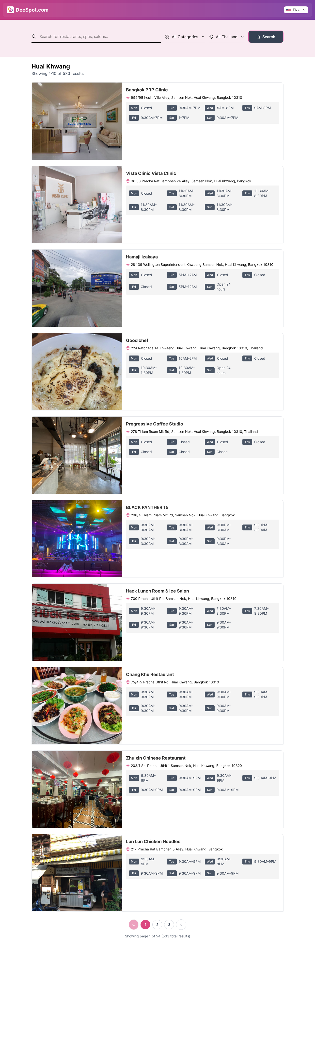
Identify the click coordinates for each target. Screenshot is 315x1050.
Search (268, 36)
